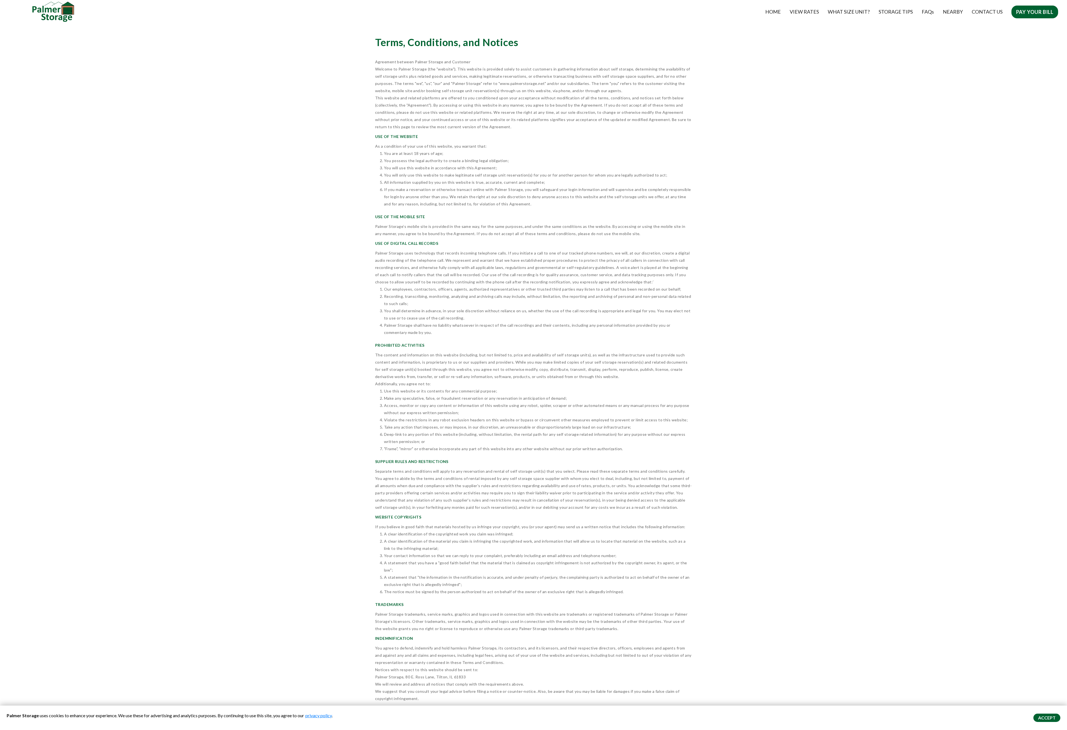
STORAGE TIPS (896, 12)
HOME (773, 12)
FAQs (928, 12)
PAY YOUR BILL (1034, 12)
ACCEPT (1047, 717)
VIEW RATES (804, 12)
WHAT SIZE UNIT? (849, 12)
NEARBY (953, 12)
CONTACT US (987, 12)
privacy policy (318, 715)
